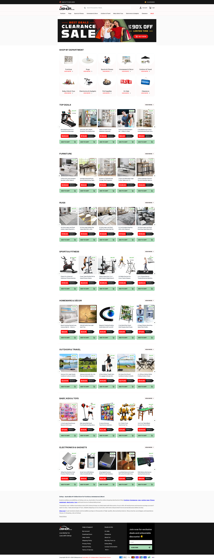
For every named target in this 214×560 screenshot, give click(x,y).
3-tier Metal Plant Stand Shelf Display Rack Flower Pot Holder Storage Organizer (125, 326)
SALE (152, 13)
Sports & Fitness (79, 13)
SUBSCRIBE (134, 547)
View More (148, 105)
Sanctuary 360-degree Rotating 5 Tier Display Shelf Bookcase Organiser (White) (87, 130)
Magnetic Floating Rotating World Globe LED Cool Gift (106, 326)
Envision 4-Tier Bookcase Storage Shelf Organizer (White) (106, 179)
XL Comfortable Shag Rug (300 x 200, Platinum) (125, 228)
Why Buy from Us (110, 540)
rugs (139, 500)
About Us (107, 537)
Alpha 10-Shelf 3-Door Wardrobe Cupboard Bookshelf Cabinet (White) (106, 130)
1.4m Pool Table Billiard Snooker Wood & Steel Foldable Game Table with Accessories (145, 424)
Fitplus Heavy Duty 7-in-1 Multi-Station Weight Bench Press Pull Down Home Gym (106, 277)
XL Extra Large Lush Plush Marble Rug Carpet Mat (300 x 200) (106, 228)
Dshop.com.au (78, 557)
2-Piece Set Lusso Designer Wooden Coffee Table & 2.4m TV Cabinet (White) (68, 179)
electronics (70, 502)
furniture (126, 500)
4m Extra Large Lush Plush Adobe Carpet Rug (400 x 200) (68, 228)
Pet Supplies (107, 91)
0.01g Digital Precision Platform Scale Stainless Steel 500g (106, 473)
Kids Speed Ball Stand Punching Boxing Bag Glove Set (87, 424)
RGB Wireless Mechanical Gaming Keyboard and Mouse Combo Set (144, 473)
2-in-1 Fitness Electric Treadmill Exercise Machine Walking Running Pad (145, 277)
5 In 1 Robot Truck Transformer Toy (123, 424)
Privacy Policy (86, 543)
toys (75, 502)
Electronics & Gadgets (87, 91)
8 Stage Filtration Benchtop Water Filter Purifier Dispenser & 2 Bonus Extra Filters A (145, 326)
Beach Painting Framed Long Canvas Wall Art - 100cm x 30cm (68, 326)
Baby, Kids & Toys (118, 13)
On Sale (126, 91)
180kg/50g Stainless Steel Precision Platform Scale (68, 473)
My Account (86, 531)
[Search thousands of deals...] (85, 8)
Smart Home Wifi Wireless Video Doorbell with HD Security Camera (87, 473)
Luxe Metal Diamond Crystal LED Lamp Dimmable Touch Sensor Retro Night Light (126, 473)
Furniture (62, 13)
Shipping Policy (87, 540)
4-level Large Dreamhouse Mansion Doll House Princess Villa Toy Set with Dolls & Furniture (68, 424)
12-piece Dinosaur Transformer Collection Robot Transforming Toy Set (106, 424)
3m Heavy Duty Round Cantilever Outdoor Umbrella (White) (126, 375)
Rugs (69, 13)
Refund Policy (86, 547)
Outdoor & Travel (105, 13)
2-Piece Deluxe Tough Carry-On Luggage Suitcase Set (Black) (106, 375)
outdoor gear (145, 500)
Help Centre (86, 537)
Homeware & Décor (92, 13)
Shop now (62, 511)
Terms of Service (87, 550)
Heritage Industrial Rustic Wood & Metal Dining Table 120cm (87, 179)
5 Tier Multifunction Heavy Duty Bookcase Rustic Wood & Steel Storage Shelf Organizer (145, 130)
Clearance (145, 91)
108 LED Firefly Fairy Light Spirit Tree (87, 326)
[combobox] (107, 8)
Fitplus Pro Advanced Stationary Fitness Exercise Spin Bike (68, 277)
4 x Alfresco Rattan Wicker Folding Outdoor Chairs (145, 375)
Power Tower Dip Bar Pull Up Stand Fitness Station (87, 277)
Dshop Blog (108, 543)
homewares (133, 500)
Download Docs (87, 534)
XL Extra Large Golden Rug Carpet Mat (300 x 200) (87, 228)
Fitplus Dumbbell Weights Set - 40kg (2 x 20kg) (125, 130)
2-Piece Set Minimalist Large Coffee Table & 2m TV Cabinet (126, 179)
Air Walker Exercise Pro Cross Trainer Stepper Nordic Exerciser (125, 277)
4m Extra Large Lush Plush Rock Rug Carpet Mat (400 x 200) (145, 228)
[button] (152, 8)
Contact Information (111, 547)
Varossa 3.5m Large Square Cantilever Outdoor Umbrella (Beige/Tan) (68, 375)
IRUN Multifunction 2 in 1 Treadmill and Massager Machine (67, 130)
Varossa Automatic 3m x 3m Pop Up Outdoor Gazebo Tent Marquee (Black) (87, 375)
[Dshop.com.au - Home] (65, 528)
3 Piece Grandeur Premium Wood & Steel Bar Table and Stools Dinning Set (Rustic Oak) (145, 179)
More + (107, 549)
